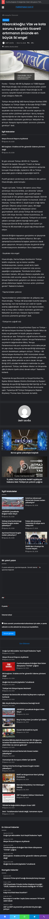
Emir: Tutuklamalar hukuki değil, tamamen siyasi (22, 811)
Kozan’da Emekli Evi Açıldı (27, 730)
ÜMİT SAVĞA (9, 43)
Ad (3, 597)
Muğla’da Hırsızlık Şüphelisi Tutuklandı (18, 682)
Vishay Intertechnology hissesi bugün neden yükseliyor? (11, 523)
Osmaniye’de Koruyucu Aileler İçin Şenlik (19, 760)
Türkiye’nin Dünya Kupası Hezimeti (16, 688)
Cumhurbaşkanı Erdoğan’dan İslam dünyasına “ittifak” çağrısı (27, 2)
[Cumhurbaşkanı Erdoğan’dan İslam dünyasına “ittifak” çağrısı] (8, 666)
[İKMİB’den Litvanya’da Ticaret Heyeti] (36, 538)
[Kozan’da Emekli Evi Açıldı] (8, 733)
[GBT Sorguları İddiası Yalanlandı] (8, 798)
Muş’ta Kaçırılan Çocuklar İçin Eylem (32, 720)
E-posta (5, 606)
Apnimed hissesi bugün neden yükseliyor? (11, 534)
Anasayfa (7, 15)
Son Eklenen (24, 643)
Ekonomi (15, 15)
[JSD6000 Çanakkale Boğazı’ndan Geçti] (13, 503)
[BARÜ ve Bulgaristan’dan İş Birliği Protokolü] (8, 777)
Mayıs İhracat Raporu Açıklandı (15, 138)
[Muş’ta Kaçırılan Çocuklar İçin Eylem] (8, 723)
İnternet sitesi (7, 615)
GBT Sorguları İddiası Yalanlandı (30, 795)
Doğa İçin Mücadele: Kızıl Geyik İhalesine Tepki (21, 651)
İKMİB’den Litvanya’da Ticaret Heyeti (34, 547)
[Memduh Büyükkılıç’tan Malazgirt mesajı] (8, 788)
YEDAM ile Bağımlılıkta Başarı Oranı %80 (18, 805)
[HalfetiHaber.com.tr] (24, 7)
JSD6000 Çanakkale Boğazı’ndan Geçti (10, 512)
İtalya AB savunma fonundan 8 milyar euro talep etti (35, 523)
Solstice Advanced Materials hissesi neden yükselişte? (35, 500)
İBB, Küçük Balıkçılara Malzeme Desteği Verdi (21, 703)
